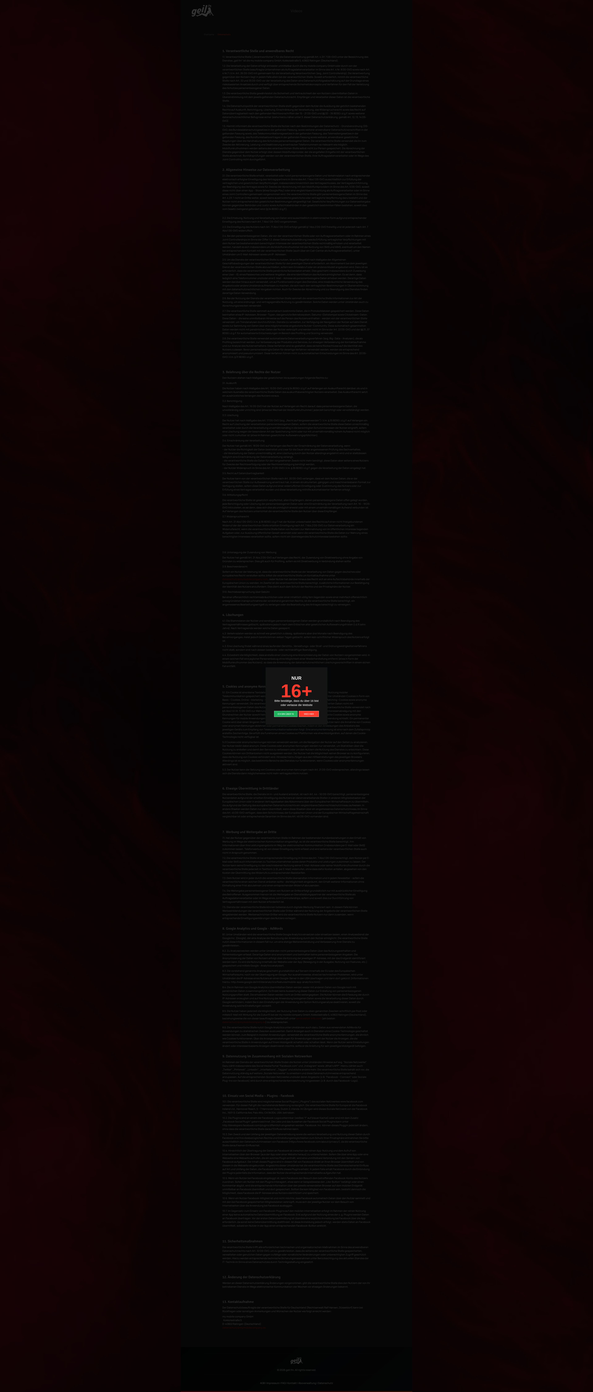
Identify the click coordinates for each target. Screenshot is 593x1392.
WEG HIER (309, 713)
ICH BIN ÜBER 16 (286, 713)
